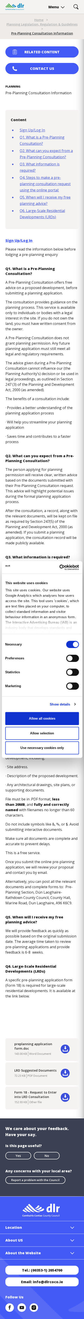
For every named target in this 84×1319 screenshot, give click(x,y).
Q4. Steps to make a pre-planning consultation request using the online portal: (45, 184)
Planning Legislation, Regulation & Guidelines (42, 24)
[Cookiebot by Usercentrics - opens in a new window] (60, 567)
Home (38, 20)
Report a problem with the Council (35, 1180)
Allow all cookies (42, 718)
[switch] (72, 658)
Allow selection (42, 733)
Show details (60, 704)
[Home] (14, 7)
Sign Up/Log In (32, 130)
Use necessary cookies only (42, 748)
